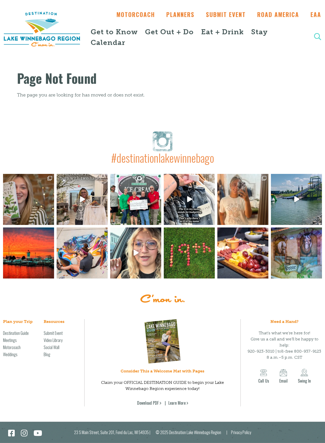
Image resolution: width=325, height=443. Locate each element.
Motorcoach (136, 14)
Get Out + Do (169, 32)
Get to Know (114, 32)
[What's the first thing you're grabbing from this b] (242, 252)
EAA (316, 14)
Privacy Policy (241, 432)
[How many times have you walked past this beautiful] (296, 252)
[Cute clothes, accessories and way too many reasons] (189, 199)
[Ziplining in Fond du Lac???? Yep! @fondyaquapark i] (296, 199)
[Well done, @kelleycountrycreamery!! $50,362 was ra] (135, 199)
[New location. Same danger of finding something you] (242, 199)
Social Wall (51, 347)
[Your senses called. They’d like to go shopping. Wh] (28, 199)
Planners (180, 14)
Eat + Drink (222, 32)
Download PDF (148, 403)
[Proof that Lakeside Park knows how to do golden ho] (28, 252)
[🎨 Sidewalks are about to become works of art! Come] (82, 252)
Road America (278, 14)
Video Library (53, 340)
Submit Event (226, 14)
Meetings (10, 340)
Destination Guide (16, 333)
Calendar (108, 42)
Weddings (10, 354)
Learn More (177, 403)
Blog (47, 354)
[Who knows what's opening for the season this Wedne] (189, 252)
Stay (259, 32)
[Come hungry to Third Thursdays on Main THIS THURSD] (135, 252)
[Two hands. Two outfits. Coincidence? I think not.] (82, 199)
